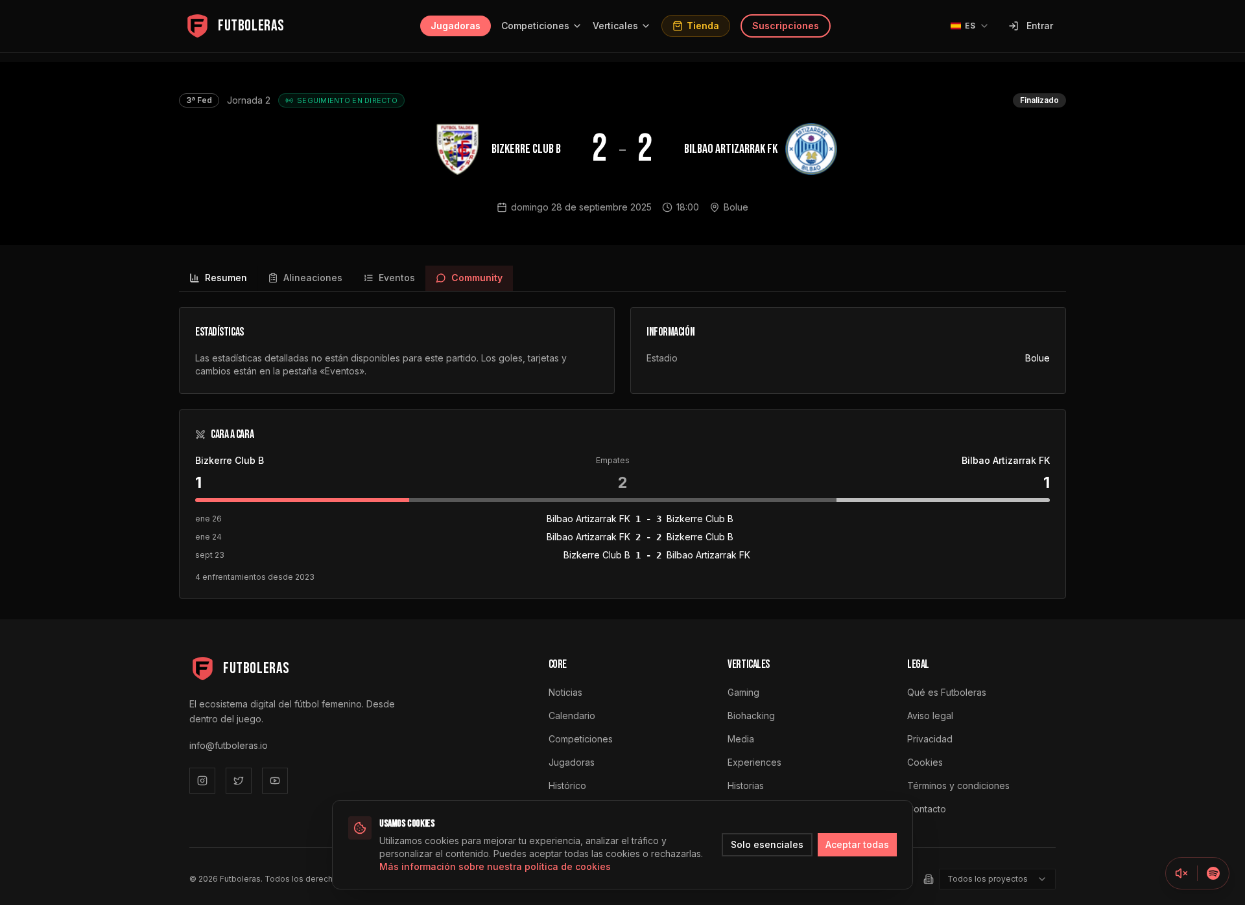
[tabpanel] (622, 453)
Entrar (1039, 25)
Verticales (615, 25)
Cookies (925, 762)
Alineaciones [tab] (312, 277)
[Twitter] (239, 781)
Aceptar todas (857, 844)
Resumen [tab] (226, 277)
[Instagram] (202, 781)
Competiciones (535, 25)
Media (741, 738)
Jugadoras (455, 25)
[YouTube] (275, 781)
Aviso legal (930, 715)
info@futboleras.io (228, 745)
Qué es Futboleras (946, 692)
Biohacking (751, 715)
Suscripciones (785, 25)
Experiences (754, 762)
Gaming (743, 692)
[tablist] (622, 279)
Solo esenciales (767, 844)
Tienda (703, 25)
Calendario (572, 715)
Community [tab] (477, 277)
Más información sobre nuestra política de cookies (495, 866)
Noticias (565, 692)
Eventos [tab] (397, 277)
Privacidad (930, 738)
